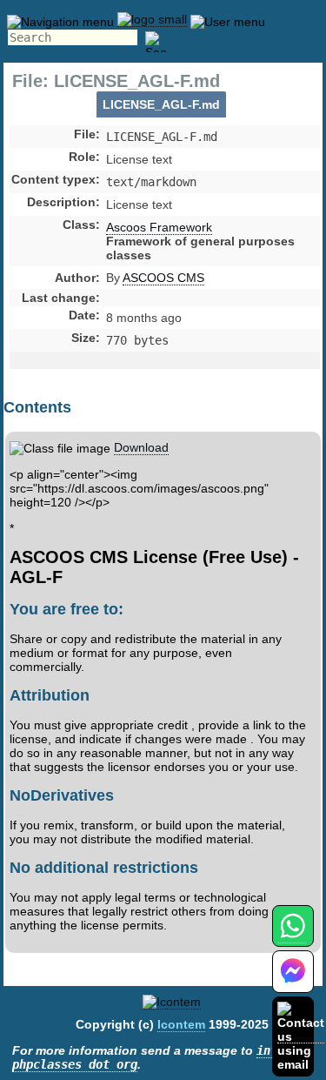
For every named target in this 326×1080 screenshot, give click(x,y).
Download (141, 447)
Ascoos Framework (159, 227)
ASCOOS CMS (163, 278)
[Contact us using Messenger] (293, 982)
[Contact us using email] (300, 1036)
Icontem (181, 1024)
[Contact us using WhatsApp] (292, 936)
